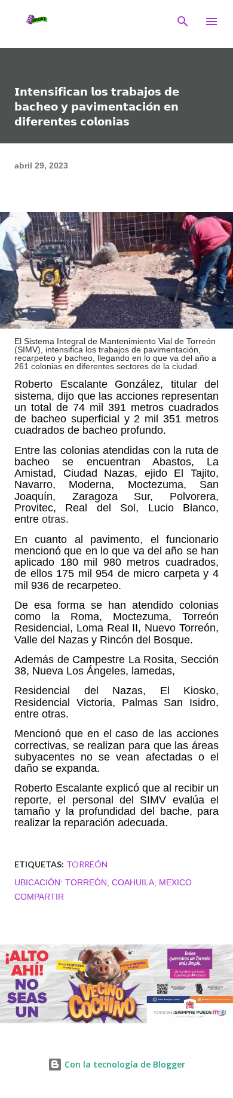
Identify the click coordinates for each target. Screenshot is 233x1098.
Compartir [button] (39, 896)
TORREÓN (87, 864)
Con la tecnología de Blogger (123, 1064)
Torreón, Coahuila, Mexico (128, 882)
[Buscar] (183, 21)
